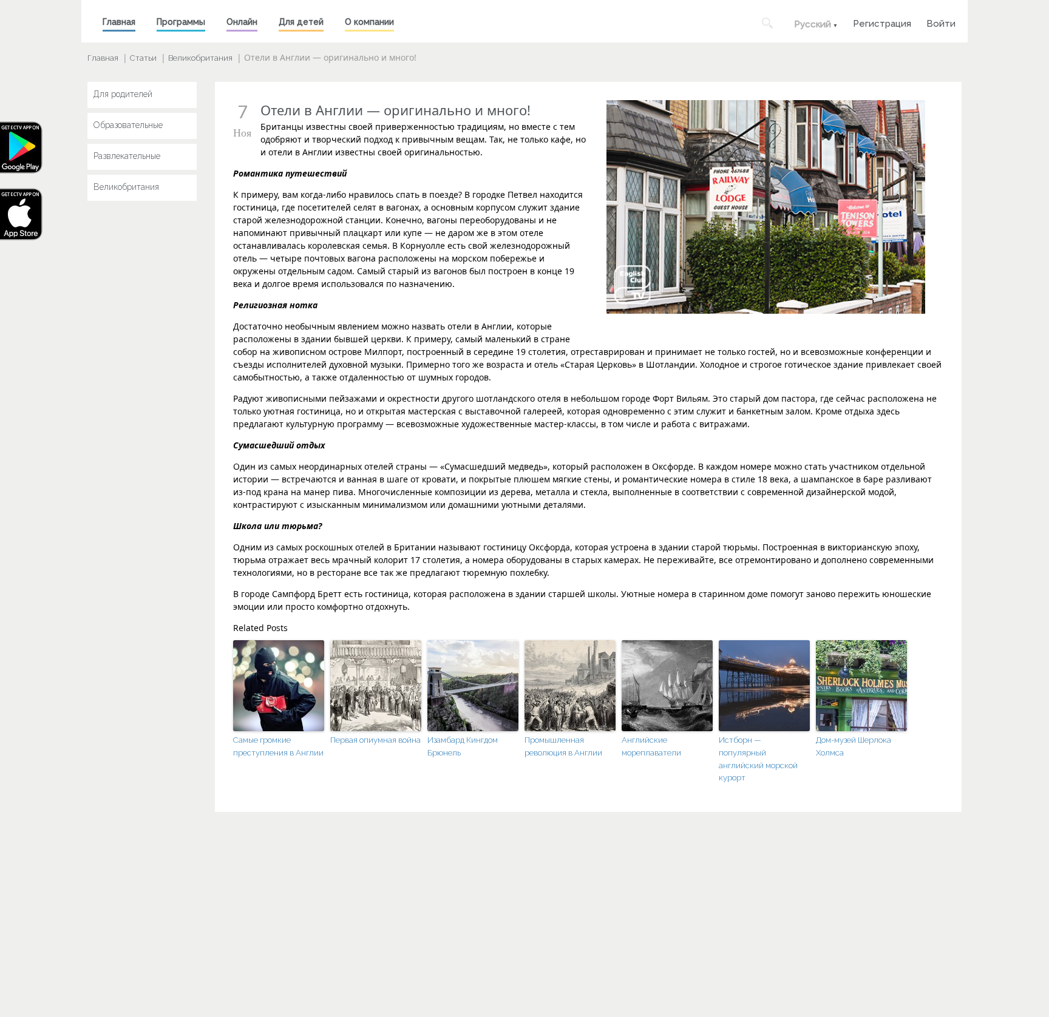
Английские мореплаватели (651, 746)
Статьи (143, 58)
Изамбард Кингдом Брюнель (462, 746)
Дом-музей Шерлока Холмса (853, 746)
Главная (119, 22)
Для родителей (122, 94)
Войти (941, 22)
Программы (181, 22)
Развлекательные (126, 156)
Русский (812, 24)
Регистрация (882, 22)
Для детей (301, 22)
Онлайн (241, 22)
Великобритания (200, 58)
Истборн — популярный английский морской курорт (758, 758)
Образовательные (128, 125)
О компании (369, 22)
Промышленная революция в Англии (563, 746)
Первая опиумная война (375, 740)
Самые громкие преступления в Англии (278, 746)
